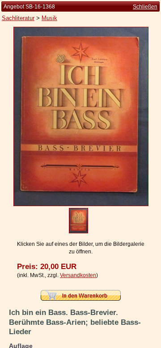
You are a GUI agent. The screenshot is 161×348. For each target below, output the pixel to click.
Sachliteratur (18, 18)
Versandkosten (78, 275)
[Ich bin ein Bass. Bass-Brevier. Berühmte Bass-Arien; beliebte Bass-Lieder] (80, 204)
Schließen (145, 7)
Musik (49, 18)
